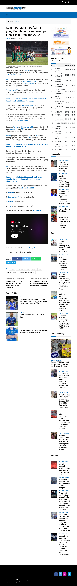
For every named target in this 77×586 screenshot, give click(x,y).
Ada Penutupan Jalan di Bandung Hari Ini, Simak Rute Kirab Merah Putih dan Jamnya (64, 421)
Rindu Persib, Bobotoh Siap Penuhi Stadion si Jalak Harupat (64, 484)
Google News (33, 248)
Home (11, 22)
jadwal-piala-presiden (27, 272)
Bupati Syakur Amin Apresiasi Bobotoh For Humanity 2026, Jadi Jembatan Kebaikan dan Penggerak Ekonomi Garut (64, 523)
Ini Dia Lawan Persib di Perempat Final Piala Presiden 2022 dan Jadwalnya (15, 283)
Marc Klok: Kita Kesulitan (64, 210)
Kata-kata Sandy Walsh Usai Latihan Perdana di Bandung (63, 167)
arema (34, 269)
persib (12, 269)
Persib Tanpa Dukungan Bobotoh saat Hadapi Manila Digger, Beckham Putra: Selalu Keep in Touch (33, 301)
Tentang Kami (9, 580)
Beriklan (47, 580)
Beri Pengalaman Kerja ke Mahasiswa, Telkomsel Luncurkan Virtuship (63, 263)
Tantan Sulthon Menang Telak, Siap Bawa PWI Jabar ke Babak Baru (64, 247)
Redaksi (17, 580)
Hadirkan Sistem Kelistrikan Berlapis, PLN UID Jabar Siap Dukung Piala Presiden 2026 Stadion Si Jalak (64, 302)
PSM (23, 129)
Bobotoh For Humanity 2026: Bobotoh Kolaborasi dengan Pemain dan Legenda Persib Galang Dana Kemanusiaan (64, 545)
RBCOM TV (37, 211)
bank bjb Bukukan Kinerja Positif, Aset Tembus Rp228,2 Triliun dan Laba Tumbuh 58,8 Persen (64, 282)
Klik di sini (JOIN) (22, 120)
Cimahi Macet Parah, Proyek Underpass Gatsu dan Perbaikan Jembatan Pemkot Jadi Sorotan (64, 380)
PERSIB (11, 192)
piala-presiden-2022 (23, 269)
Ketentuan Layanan (25, 580)
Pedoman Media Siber (37, 580)
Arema (12, 129)
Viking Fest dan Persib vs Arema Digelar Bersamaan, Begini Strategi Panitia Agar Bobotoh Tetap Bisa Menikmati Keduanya (64, 501)
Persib (8, 38)
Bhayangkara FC (28, 83)
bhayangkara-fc (12, 272)
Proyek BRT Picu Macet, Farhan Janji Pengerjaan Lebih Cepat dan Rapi (60, 364)
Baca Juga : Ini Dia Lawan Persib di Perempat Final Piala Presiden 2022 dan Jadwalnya (26, 100)
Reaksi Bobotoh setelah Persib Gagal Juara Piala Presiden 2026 (64, 469)
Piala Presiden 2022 (13, 75)
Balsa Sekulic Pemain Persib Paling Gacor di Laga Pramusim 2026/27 (64, 222)
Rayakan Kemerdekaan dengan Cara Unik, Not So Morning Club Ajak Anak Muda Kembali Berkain (64, 443)
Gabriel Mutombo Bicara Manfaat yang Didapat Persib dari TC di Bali (64, 181)
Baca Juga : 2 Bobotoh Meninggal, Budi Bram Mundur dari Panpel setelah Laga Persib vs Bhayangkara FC (24, 179)
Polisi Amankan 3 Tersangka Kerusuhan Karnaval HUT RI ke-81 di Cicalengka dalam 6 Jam (64, 401)
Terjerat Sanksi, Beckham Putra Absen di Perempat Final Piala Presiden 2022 (39, 282)
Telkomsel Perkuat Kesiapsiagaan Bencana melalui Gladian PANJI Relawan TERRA (64, 322)
